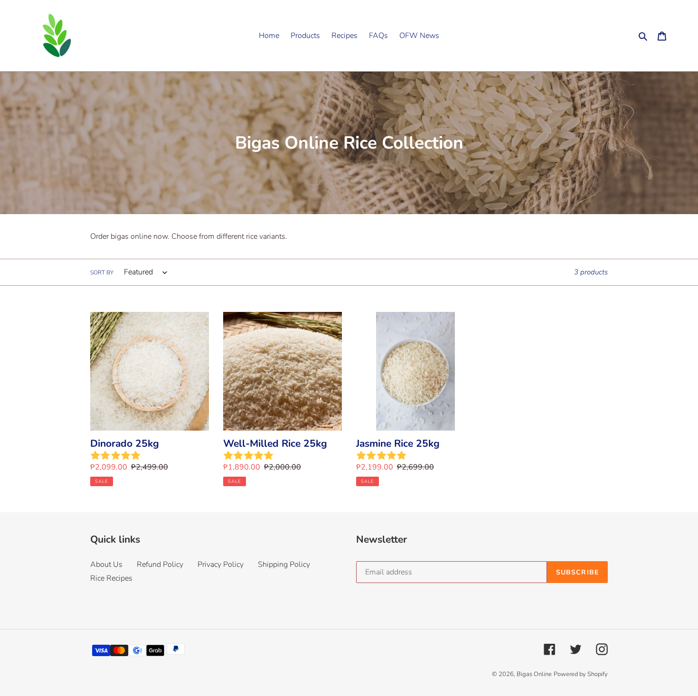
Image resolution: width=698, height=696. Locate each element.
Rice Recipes (111, 578)
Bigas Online (534, 674)
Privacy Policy (221, 564)
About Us (106, 564)
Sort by (101, 272)
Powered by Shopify (581, 674)
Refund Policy (160, 564)
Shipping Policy (284, 564)
